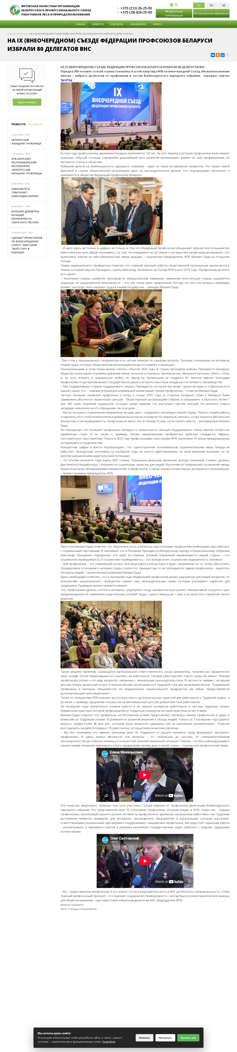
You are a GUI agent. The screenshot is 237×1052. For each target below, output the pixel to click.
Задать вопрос (27, 102)
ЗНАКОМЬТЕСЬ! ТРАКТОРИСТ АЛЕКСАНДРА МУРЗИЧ (25, 192)
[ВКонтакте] (213, 55)
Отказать (144, 1037)
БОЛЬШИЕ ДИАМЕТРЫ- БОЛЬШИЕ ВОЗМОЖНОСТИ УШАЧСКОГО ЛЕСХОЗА (25, 217)
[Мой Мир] (223, 55)
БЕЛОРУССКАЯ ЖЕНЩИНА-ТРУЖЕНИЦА (26, 141)
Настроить (165, 1037)
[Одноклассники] (218, 55)
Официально (138, 24)
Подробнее (109, 1041)
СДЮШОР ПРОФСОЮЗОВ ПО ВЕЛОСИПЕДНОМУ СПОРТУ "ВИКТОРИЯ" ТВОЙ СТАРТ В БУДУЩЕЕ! (26, 245)
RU (199, 5)
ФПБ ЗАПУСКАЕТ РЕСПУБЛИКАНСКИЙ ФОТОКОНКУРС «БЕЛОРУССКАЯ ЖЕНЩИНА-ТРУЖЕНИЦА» (27, 166)
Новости (97, 24)
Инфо (156, 24)
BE (223, 5)
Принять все (188, 1037)
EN (211, 5)
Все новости (35, 124)
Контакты (117, 24)
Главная (80, 24)
